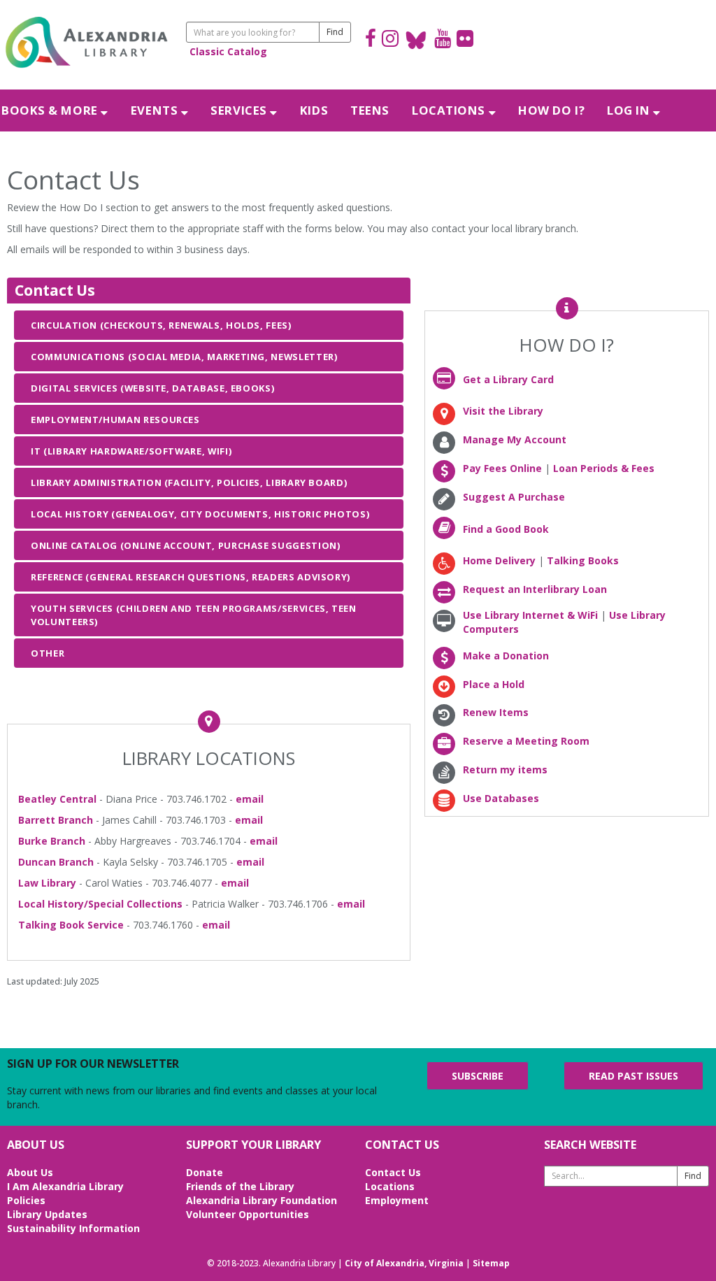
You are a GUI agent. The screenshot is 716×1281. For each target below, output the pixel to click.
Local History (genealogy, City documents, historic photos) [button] (200, 514)
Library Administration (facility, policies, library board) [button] (189, 482)
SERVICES (240, 110)
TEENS (369, 110)
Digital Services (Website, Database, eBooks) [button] (152, 388)
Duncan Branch (56, 861)
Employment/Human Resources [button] (115, 419)
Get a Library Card (508, 379)
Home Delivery (499, 560)
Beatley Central (57, 799)
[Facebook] (370, 40)
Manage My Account (514, 439)
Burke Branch (51, 840)
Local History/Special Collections (100, 903)
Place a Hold (493, 684)
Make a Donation (506, 655)
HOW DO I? (551, 110)
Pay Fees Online (502, 468)
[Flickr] (465, 40)
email (250, 799)
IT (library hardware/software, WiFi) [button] (131, 451)
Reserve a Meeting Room (526, 740)
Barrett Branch (55, 819)
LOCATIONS (450, 110)
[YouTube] (442, 40)
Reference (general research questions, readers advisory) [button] (190, 577)
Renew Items (496, 712)
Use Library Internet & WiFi (530, 615)
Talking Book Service (71, 924)
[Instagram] (390, 40)
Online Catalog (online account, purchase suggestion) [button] (186, 545)
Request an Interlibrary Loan (535, 589)
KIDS (314, 110)
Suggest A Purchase (514, 496)
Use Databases (501, 798)
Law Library (47, 882)
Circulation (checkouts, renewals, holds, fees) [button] (161, 325)
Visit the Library (503, 410)
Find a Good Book (506, 529)
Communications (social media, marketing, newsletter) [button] (184, 356)
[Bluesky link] (416, 40)
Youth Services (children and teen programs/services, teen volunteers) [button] (194, 614)
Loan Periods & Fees (603, 468)
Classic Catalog (228, 51)
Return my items (505, 769)
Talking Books (583, 560)
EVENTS (156, 110)
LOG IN (630, 110)
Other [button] (47, 653)
